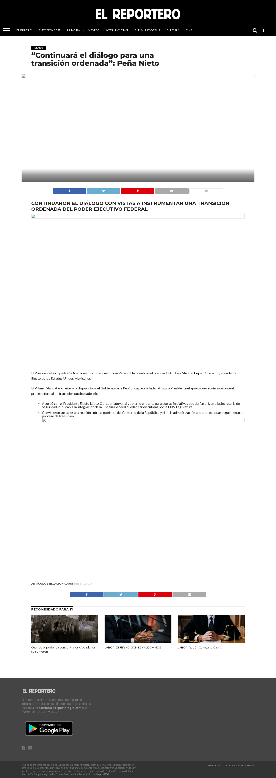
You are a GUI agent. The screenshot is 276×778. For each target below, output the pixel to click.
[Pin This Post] (137, 190)
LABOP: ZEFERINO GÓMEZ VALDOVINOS (133, 647)
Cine (189, 30)
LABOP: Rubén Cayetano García (200, 647)
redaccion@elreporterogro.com (58, 708)
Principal (74, 30)
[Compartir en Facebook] (69, 190)
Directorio (214, 765)
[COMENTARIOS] (206, 190)
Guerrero (24, 30)
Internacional (117, 30)
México (94, 30)
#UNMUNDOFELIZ (147, 30)
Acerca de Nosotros (240, 765)
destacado (83, 583)
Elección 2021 (49, 30)
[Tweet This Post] (103, 190)
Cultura (173, 30)
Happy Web (103, 774)
